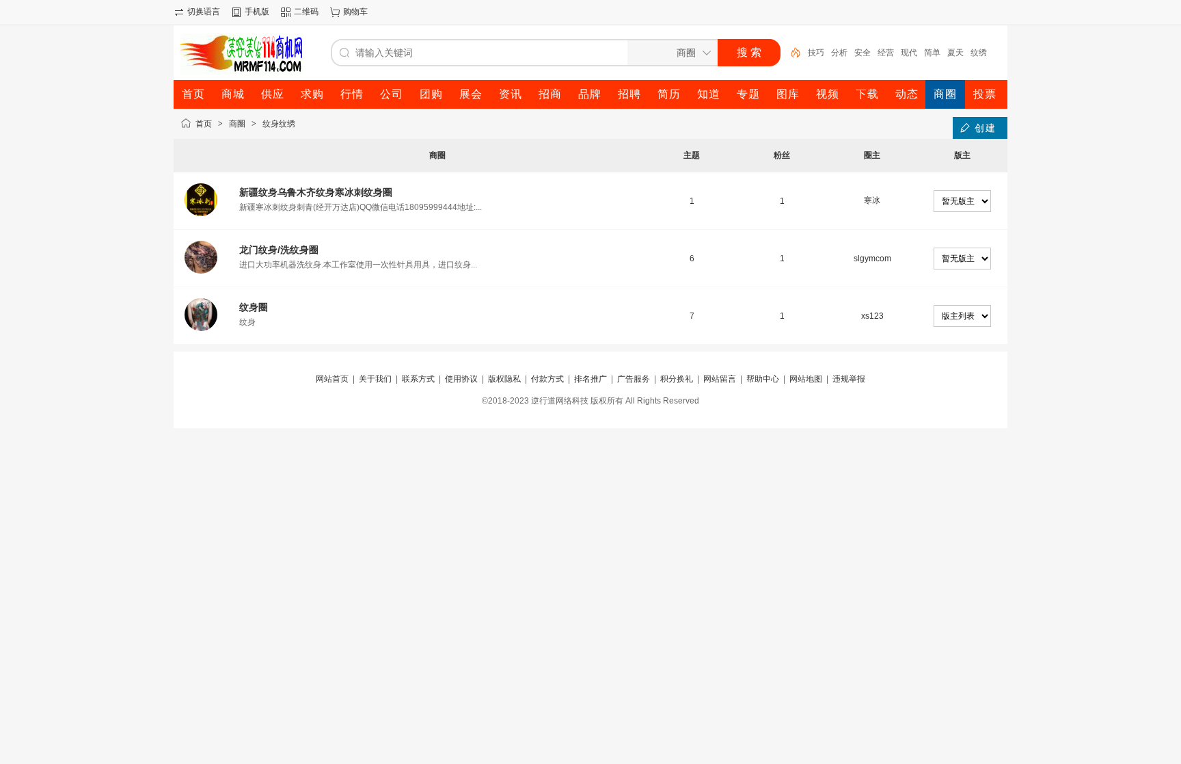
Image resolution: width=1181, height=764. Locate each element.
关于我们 (375, 379)
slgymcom (872, 258)
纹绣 (978, 52)
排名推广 (590, 379)
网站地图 (805, 379)
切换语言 (203, 11)
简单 (932, 52)
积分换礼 (676, 379)
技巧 (816, 52)
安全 (862, 52)
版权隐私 (504, 379)
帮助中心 (762, 379)
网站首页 (332, 379)
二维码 (306, 11)
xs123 (872, 316)
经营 (886, 52)
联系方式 (418, 379)
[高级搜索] (790, 52)
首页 (203, 124)
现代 (909, 52)
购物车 (355, 11)
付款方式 (547, 379)
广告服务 (633, 379)
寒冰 (872, 200)
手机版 (257, 11)
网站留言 (719, 379)
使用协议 (461, 379)
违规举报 (848, 379)
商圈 (237, 124)
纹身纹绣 (278, 124)
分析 (839, 52)
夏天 (955, 52)
